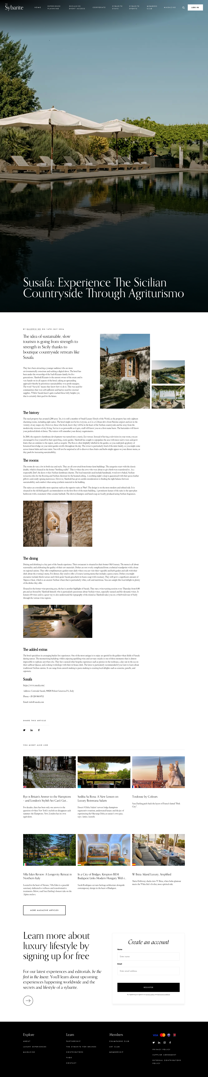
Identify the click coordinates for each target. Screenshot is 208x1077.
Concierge (115, 1058)
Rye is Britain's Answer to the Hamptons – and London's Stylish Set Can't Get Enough (47, 800)
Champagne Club (119, 1041)
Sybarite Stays (117, 7)
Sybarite (14, 7)
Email (119, 964)
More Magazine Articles (44, 910)
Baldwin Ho (34, 329)
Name (119, 949)
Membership (116, 1052)
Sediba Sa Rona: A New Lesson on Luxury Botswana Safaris (98, 798)
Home (38, 7)
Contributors (74, 1052)
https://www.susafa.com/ (34, 685)
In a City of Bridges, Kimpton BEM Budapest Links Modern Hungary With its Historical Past (102, 878)
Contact (71, 1063)
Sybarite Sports (134, 7)
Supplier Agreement (164, 1055)
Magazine (170, 7)
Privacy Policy (162, 1049)
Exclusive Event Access (77, 7)
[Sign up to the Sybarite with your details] (28, 1000)
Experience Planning (54, 7)
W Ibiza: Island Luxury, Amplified (151, 874)
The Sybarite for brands (81, 1047)
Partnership (73, 1041)
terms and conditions (163, 994)
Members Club (152, 7)
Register (148, 987)
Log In (195, 7)
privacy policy (150, 994)
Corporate (99, 7)
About (27, 1041)
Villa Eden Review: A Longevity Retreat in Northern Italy (47, 876)
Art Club (114, 1047)
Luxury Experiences (35, 1047)
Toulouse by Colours (144, 796)
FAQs (69, 1057)
